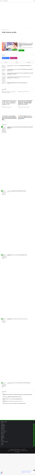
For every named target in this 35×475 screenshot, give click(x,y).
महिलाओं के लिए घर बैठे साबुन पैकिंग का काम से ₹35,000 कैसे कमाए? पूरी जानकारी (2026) (17, 82)
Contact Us (9, 450)
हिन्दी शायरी (2, 436)
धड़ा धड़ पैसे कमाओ (3, 425)
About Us (26, 450)
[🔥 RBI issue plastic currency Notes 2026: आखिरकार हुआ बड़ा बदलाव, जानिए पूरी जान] (4, 66)
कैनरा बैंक (2, 444)
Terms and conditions (14, 450)
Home (3, 29)
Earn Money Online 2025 (4, 441)
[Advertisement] (17, 9)
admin (20, 42)
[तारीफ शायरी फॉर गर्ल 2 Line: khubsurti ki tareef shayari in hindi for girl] (4, 350)
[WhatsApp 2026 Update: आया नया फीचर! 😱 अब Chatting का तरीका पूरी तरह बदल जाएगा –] (4, 74)
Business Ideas (3, 432)
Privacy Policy (22, 450)
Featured (2, 440)
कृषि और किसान (3, 437)
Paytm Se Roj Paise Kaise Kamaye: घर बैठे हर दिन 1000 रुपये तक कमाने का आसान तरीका (18, 382)
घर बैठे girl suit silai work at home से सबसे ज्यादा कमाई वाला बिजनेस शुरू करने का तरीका (26, 45)
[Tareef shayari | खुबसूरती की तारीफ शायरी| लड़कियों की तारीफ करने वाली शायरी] (4, 222)
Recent (6, 62)
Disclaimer (18, 450)
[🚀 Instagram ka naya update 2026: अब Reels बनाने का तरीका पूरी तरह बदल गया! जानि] (4, 70)
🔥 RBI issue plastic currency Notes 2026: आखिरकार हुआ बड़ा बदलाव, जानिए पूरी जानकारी (19, 65)
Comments (28, 62)
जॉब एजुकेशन (2, 424)
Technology (2, 429)
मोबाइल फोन (2, 433)
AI (1, 445)
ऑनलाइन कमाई (2, 428)
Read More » (21, 50)
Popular (17, 62)
